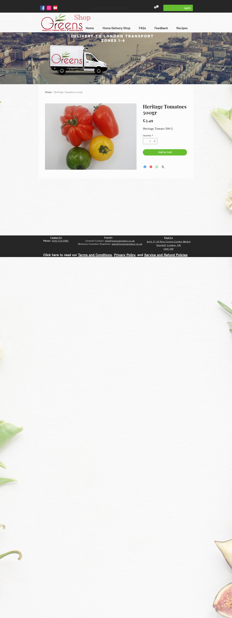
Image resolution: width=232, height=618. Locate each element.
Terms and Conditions (95, 255)
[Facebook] (42, 8)
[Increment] (155, 141)
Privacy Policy (124, 255)
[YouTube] (55, 8)
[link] (156, 6)
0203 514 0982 (60, 241)
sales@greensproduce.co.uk (127, 244)
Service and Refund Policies (166, 255)
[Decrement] (145, 141)
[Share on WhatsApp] (157, 167)
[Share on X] (163, 167)
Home (48, 92)
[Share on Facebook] (145, 167)
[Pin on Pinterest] (151, 167)
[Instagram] (49, 8)
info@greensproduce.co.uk (120, 241)
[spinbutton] (150, 141)
